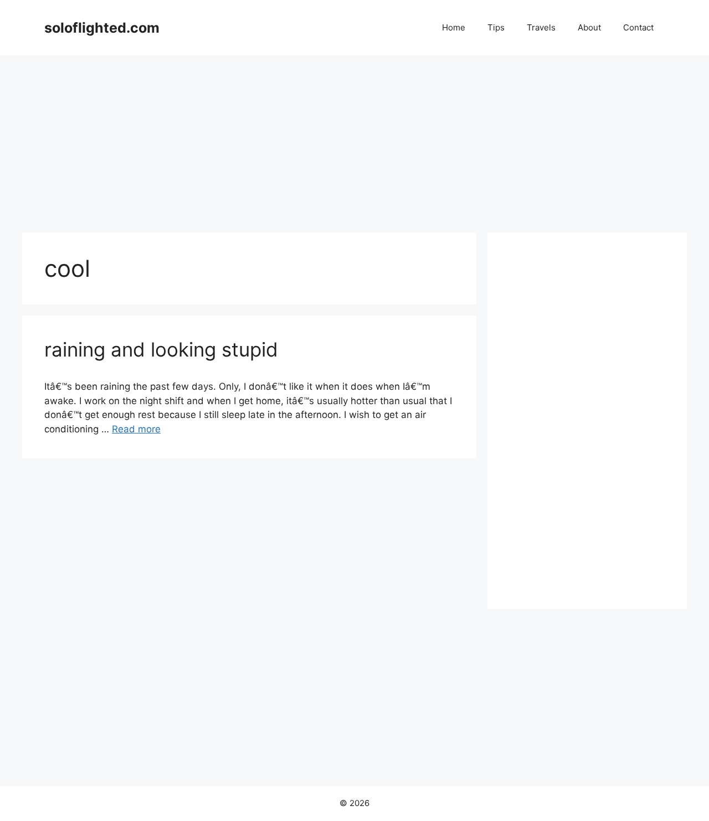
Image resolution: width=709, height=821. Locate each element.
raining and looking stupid (161, 349)
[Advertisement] (354, 138)
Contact (638, 27)
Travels (541, 27)
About (589, 27)
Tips (496, 27)
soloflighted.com (102, 27)
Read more (136, 429)
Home (453, 27)
